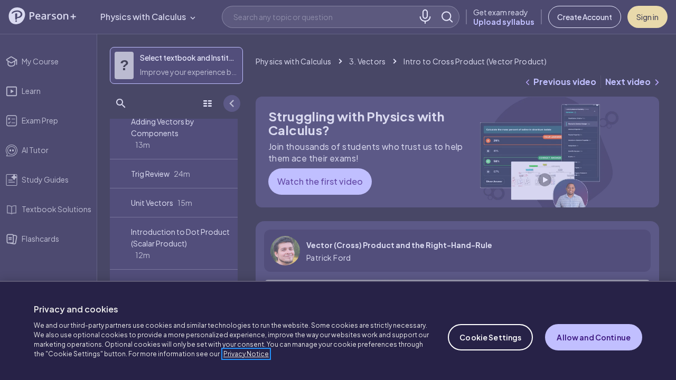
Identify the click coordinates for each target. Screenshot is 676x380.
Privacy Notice (246, 354)
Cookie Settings (490, 337)
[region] (338, 330)
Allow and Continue (594, 337)
